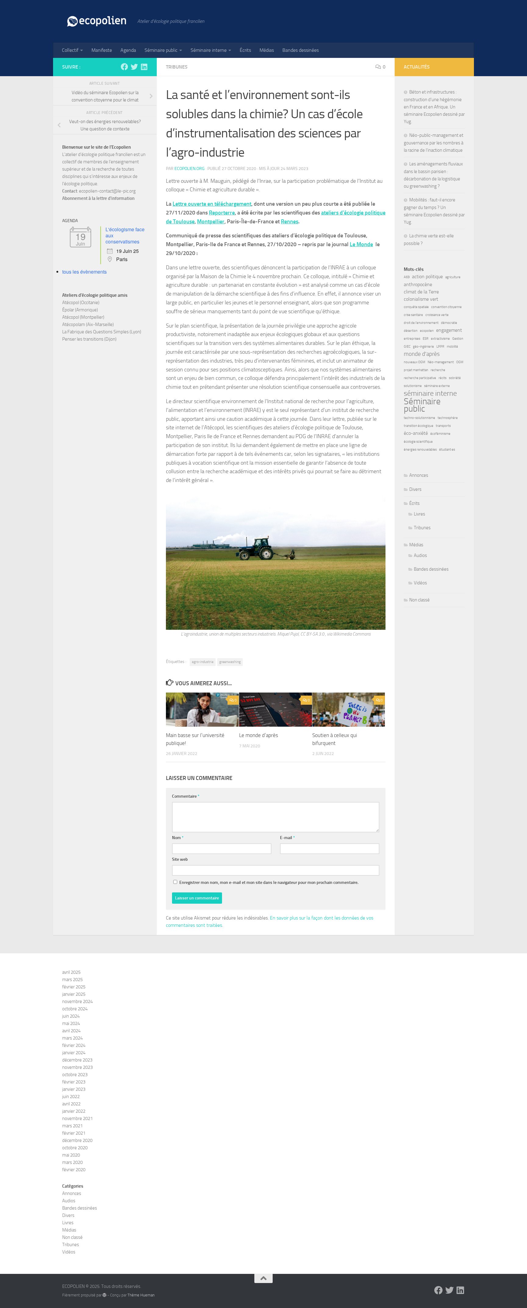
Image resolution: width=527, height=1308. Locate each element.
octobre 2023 (75, 1074)
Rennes (289, 221)
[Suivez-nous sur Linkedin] (144, 66)
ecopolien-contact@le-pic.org (107, 191)
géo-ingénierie (423, 347)
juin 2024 (71, 1016)
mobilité (452, 347)
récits (442, 378)
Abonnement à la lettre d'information (98, 198)
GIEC (407, 347)
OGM (459, 362)
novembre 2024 (77, 1001)
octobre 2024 (75, 1009)
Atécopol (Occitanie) (80, 302)
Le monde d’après (258, 735)
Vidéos (420, 583)
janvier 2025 (73, 994)
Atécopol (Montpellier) (83, 317)
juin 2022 (71, 1096)
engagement (449, 330)
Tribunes (177, 67)
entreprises (412, 339)
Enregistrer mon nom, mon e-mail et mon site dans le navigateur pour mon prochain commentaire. (268, 882)
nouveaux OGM (414, 362)
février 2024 (73, 1045)
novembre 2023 (77, 1067)
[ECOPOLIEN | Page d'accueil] (96, 21)
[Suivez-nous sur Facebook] (124, 66)
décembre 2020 (77, 1140)
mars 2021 (72, 1126)
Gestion (457, 339)
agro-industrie (202, 662)
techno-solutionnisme (419, 418)
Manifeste (101, 50)
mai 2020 (71, 1155)
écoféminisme (440, 434)
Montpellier (210, 221)
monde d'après (422, 353)
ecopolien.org (189, 168)
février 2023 (73, 1082)
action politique (427, 276)
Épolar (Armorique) (80, 310)
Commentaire (185, 796)
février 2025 (73, 987)
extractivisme (440, 339)
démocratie (449, 323)
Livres (419, 514)
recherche (438, 370)
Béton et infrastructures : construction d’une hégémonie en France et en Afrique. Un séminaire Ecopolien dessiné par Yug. (434, 106)
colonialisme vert (421, 299)
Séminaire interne (209, 50)
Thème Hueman (141, 1295)
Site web (180, 859)
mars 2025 (72, 979)
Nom (178, 837)
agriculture (453, 277)
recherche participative (420, 378)
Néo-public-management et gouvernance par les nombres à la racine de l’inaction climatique (433, 143)
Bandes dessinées (300, 50)
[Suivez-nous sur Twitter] (134, 66)
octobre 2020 (75, 1147)
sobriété (455, 378)
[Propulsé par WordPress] (104, 1295)
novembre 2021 (77, 1118)
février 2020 (73, 1169)
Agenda (128, 50)
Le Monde (361, 244)
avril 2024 (71, 1030)
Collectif (70, 50)
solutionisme (413, 386)
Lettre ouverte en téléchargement (212, 203)
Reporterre (222, 212)
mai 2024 (71, 1023)
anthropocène (418, 284)
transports (443, 426)
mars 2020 (72, 1162)
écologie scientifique (418, 442)
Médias (267, 50)
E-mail (287, 837)
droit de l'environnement (421, 323)
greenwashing (230, 662)
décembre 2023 (77, 1060)
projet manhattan (416, 370)
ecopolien (427, 331)
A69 (407, 277)
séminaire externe (437, 386)
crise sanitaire (413, 315)
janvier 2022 (73, 1111)
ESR (425, 339)
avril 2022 (71, 1104)
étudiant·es (447, 450)
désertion (411, 331)
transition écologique (418, 426)
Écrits (245, 50)
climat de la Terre (421, 292)
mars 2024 (72, 1038)
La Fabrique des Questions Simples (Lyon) (101, 332)
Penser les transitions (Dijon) (89, 339)
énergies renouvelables (420, 450)
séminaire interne (430, 393)
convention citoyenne (446, 307)
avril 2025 (71, 972)
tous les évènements (84, 271)
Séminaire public (161, 50)
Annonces (418, 475)
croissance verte (437, 315)
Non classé (419, 600)
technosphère (448, 418)
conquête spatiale (416, 307)
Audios (420, 555)
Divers (415, 489)
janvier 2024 (73, 1052)
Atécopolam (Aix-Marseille (87, 324)
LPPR (440, 347)
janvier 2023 (73, 1089)
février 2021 (73, 1133)
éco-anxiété (416, 433)
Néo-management (441, 362)
